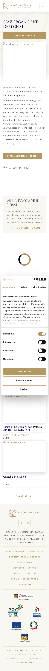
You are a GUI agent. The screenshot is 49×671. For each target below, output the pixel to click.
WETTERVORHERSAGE (24, 568)
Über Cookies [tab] (39, 287)
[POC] (15, 610)
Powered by (24, 655)
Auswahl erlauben (24, 380)
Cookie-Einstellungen (24, 579)
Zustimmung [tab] (9, 287)
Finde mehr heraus (26, 228)
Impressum (24, 584)
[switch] (42, 342)
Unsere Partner (15, 551)
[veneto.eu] (24, 596)
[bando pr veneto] (36, 611)
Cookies (31, 573)
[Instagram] (28, 522)
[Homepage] (17, 6)
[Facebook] (21, 522)
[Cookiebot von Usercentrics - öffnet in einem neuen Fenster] (34, 279)
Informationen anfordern (22, 156)
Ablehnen (24, 389)
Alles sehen (24, 496)
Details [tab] (24, 287)
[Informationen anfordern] (36, 6)
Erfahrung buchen (24, 35)
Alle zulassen (24, 371)
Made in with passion (24, 651)
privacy (17, 573)
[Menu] (42, 6)
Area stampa (24, 562)
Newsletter (36, 551)
